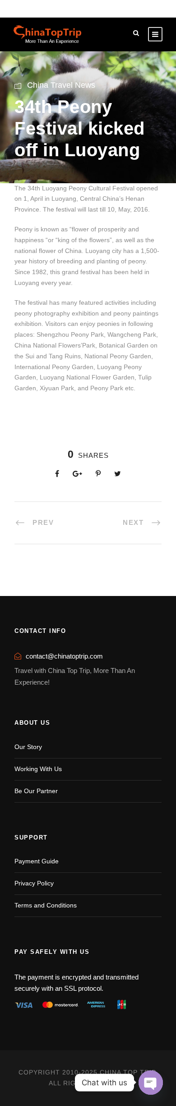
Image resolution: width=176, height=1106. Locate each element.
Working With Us (38, 768)
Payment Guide (36, 861)
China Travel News (61, 85)
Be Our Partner (36, 791)
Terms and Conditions (45, 905)
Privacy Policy (34, 883)
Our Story (28, 746)
